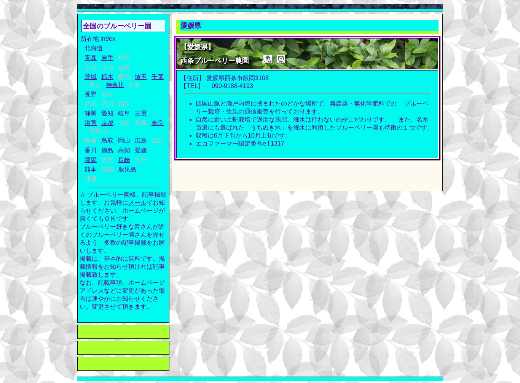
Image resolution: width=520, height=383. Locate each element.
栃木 (107, 77)
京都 (107, 123)
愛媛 (141, 150)
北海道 (94, 48)
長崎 (124, 160)
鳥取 (107, 140)
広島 (141, 140)
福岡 (91, 160)
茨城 (91, 77)
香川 (91, 150)
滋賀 (91, 123)
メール (137, 202)
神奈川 (115, 85)
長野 (91, 94)
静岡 (91, 113)
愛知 (107, 113)
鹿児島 (127, 169)
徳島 (107, 150)
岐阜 (124, 113)
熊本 (91, 169)
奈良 (158, 123)
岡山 (124, 140)
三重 (141, 113)
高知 (124, 150)
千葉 (158, 77)
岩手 (107, 57)
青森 (91, 57)
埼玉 (141, 77)
